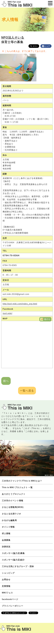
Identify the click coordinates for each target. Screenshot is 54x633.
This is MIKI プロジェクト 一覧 (17, 487)
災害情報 (6, 586)
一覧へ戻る (27, 390)
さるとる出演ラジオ (11, 514)
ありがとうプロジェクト (13, 494)
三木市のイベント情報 (12, 500)
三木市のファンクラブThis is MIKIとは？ (22, 481)
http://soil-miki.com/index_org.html (20, 304)
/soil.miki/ (7, 313)
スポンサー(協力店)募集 (13, 553)
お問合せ (6, 579)
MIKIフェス (7, 593)
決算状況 (6, 547)
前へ (6, 380)
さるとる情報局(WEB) (12, 507)
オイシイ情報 (8, 527)
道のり (47, 319)
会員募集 (6, 540)
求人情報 (10, 19)
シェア (47, 46)
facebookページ (10, 599)
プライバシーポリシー (12, 606)
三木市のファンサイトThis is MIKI (15, 628)
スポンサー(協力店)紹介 (13, 560)
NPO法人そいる (12, 37)
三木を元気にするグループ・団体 (18, 566)
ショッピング (8, 573)
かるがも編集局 (9, 520)
